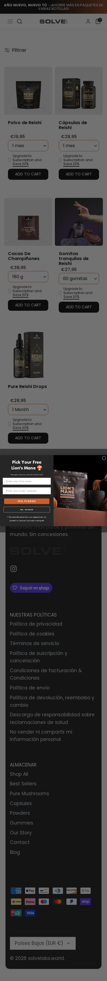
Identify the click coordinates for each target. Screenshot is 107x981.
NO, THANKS (26, 510)
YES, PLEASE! (27, 501)
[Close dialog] (104, 458)
